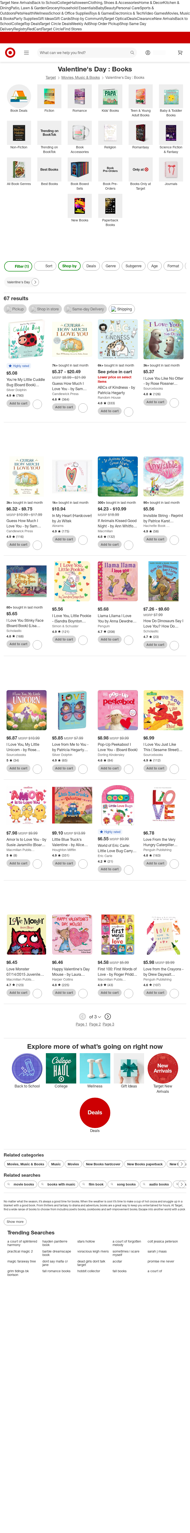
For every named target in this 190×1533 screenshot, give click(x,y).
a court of (155, 1271)
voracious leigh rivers (93, 1251)
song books (126, 1184)
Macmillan (105, 531)
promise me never (161, 1261)
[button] (18, 366)
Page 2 (95, 1024)
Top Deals (32, 23)
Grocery (53, 8)
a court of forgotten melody (127, 1243)
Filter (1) (22, 266)
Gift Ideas (46, 18)
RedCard (34, 29)
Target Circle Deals (55, 23)
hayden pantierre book (54, 1243)
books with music (61, 1184)
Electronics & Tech (128, 13)
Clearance (145, 18)
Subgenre (134, 266)
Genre (111, 266)
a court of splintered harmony (22, 1243)
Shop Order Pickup (104, 23)
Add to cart (18, 403)
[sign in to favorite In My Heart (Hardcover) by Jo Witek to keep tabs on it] (83, 540)
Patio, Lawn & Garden (28, 8)
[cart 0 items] (180, 53)
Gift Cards (62, 18)
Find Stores (72, 29)
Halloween (79, 2)
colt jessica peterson (163, 1241)
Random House (109, 397)
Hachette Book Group (157, 526)
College (63, 2)
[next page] (107, 1016)
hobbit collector (88, 1271)
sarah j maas (157, 1251)
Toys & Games (101, 13)
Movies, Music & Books (80, 77)
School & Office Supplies (69, 13)
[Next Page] (181, 266)
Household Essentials (78, 8)
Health (28, 13)
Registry (20, 29)
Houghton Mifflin (64, 850)
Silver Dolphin (16, 390)
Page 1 (81, 1024)
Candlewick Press (65, 394)
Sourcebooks (153, 388)
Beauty (110, 8)
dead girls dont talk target (91, 1263)
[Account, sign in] (156, 53)
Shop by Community (87, 18)
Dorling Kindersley (111, 755)
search (132, 53)
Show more (15, 1222)
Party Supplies (26, 18)
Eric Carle (105, 856)
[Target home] (10, 52)
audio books (159, 1184)
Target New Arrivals (16, 2)
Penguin (104, 626)
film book (96, 1184)
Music (56, 1164)
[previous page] (82, 1016)
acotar (117, 1261)
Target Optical (115, 18)
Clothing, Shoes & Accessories (113, 2)
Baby (100, 8)
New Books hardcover (103, 1164)
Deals (132, 18)
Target (51, 77)
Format (173, 266)
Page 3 (108, 1024)
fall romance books (56, 1271)
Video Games (155, 13)
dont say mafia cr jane (55, 1263)
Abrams (57, 526)
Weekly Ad (80, 23)
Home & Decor (151, 2)
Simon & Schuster (65, 626)
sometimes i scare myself (126, 1253)
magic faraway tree (21, 1261)
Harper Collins (62, 979)
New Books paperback (145, 1164)
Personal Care (128, 8)
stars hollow (86, 1241)
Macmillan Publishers (20, 850)
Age (154, 266)
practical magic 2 (20, 1251)
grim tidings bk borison (18, 1272)
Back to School (44, 2)
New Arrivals (164, 18)
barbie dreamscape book (56, 1253)
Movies (73, 1164)
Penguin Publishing (157, 850)
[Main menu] (26, 53)
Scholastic (14, 631)
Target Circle (52, 29)
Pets (19, 13)
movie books (24, 1184)
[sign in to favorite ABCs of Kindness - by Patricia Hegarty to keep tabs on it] (128, 412)
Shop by (69, 266)
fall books (120, 1271)
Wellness (41, 13)
